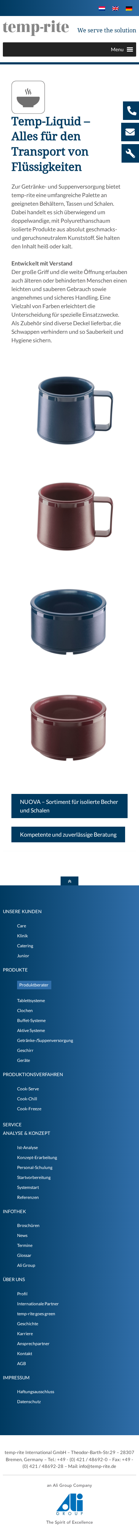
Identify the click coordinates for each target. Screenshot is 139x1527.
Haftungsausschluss (35, 1391)
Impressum (16, 1377)
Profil (22, 1293)
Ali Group (26, 1265)
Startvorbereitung (34, 1177)
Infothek (14, 1211)
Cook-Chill (27, 1098)
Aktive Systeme (31, 1030)
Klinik (22, 935)
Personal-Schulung (34, 1167)
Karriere (25, 1333)
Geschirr (25, 1050)
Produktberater (33, 985)
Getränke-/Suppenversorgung (45, 1040)
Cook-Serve (28, 1088)
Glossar (24, 1255)
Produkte (15, 970)
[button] (117, 49)
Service (12, 1124)
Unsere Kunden (22, 911)
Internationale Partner (38, 1303)
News (22, 1235)
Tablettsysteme (31, 1000)
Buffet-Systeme (31, 1020)
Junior (23, 955)
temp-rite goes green (36, 1313)
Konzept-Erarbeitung (37, 1157)
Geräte (23, 1060)
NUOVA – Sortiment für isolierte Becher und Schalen (69, 805)
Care (21, 925)
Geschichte (27, 1323)
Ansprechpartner (33, 1343)
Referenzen (28, 1197)
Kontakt (24, 1353)
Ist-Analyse (27, 1147)
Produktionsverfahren (33, 1074)
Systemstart (28, 1187)
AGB (21, 1363)
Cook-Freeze (29, 1108)
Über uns (14, 1279)
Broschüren (28, 1225)
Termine (24, 1245)
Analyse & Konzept (26, 1133)
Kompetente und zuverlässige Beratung (68, 834)
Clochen (25, 1010)
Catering (25, 945)
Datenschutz (29, 1401)
